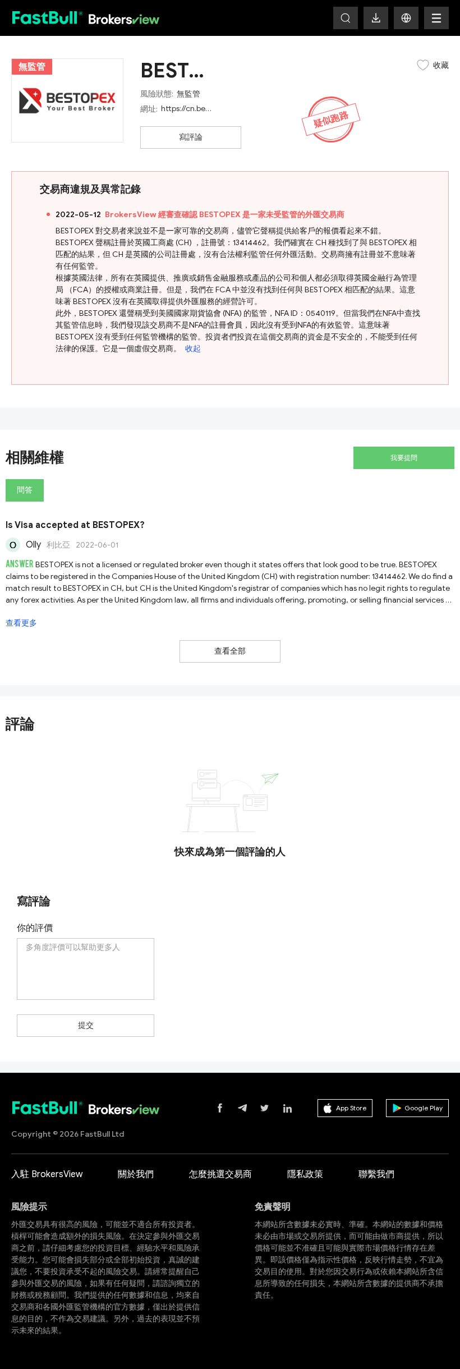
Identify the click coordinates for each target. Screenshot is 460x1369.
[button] (406, 18)
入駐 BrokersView (46, 1174)
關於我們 (136, 1174)
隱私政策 (305, 1174)
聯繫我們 (376, 1174)
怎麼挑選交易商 (220, 1174)
